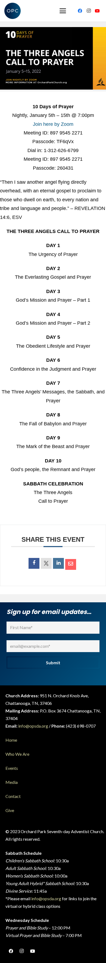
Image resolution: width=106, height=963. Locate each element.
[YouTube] (97, 10)
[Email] (70, 564)
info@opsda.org (33, 725)
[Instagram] (88, 10)
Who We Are (17, 754)
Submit (53, 662)
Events (11, 768)
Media (11, 782)
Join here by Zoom (53, 124)
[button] (63, 11)
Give (9, 810)
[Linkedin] (58, 563)
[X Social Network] (46, 563)
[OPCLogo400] (12, 11)
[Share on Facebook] (34, 563)
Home (11, 739)
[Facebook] (80, 10)
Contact (13, 796)
